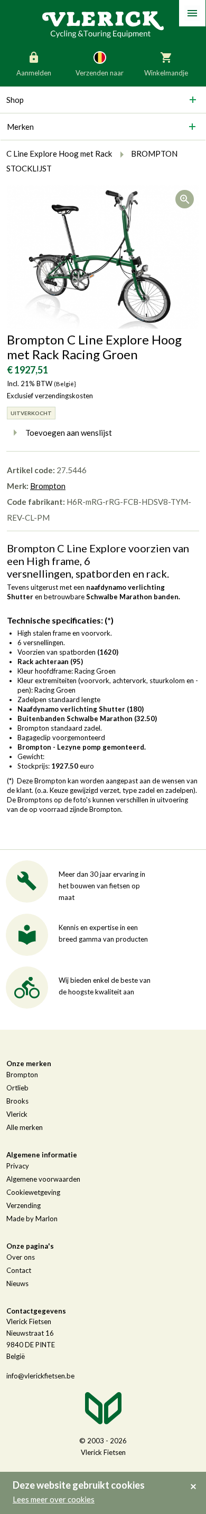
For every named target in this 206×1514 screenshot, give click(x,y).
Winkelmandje (166, 73)
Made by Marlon (32, 1218)
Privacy (17, 1166)
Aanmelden (33, 73)
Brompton (47, 486)
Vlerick (16, 1114)
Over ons (20, 1257)
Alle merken (24, 1127)
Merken (20, 126)
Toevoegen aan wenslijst (68, 432)
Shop (15, 99)
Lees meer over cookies (54, 1499)
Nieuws (17, 1283)
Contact (18, 1270)
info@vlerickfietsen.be (40, 1376)
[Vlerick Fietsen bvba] (103, 23)
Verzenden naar (100, 73)
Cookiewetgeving (33, 1192)
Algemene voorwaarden (43, 1179)
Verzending (23, 1205)
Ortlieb (17, 1088)
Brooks (17, 1101)
